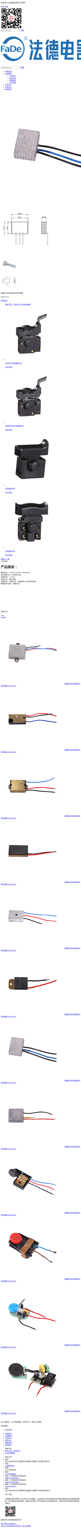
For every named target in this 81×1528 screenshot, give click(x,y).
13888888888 (9, 1466)
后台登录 (10, 1526)
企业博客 (8, 1430)
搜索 (22, 30)
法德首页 (8, 71)
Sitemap (3, 1526)
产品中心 (8, 85)
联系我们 (8, 89)
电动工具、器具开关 (12, 304)
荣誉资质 (8, 1442)
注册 (6, 6)
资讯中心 (8, 87)
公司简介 (12, 76)
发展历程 (12, 80)
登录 (2, 6)
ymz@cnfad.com (10, 1486)
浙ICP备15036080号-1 (9, 1524)
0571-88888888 (10, 1474)
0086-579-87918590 (12, 1482)
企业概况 (8, 74)
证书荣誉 (12, 82)
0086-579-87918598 (12, 1478)
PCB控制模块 (26, 304)
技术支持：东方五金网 (22, 1526)
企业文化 (12, 78)
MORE (3, 617)
